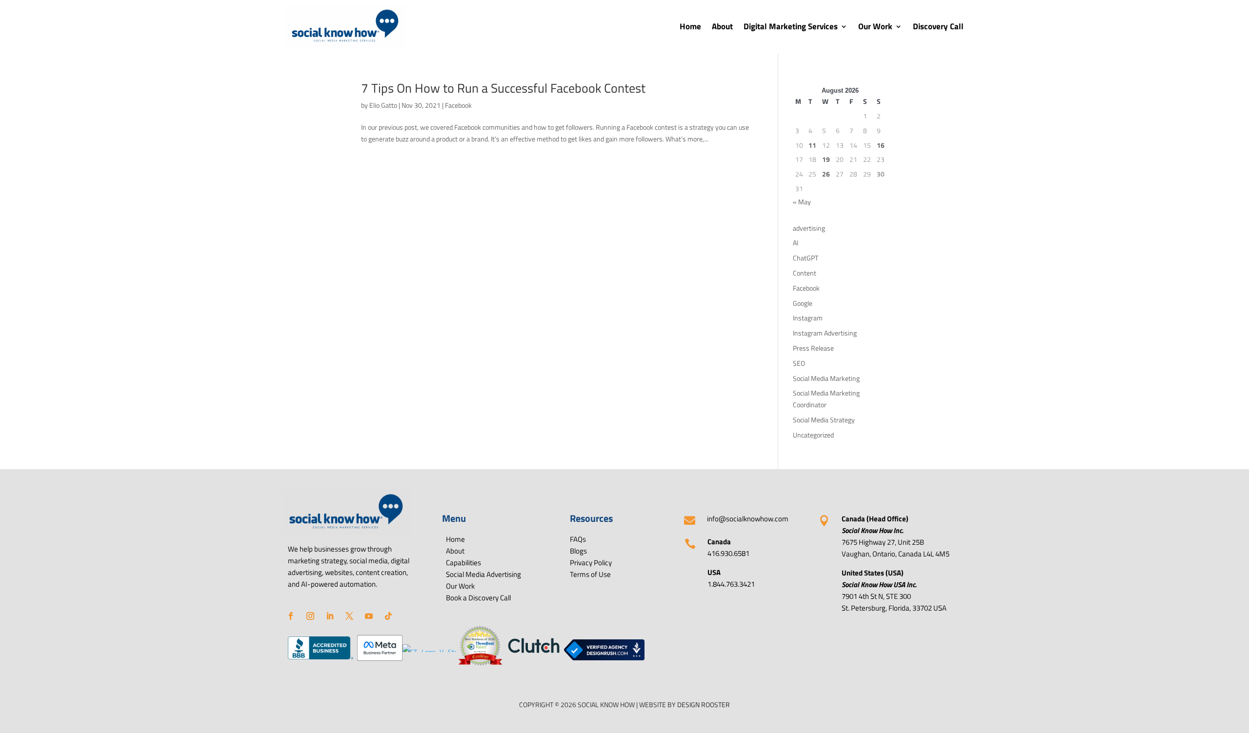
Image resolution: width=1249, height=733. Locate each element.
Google (802, 303)
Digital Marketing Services (791, 26)
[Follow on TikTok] (388, 616)
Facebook (458, 105)
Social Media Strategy (824, 420)
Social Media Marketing (826, 378)
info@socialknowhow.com (747, 518)
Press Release (813, 348)
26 (826, 174)
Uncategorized (813, 435)
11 (812, 145)
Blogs (578, 550)
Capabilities (463, 562)
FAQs (578, 539)
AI (795, 243)
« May (802, 202)
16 (881, 145)
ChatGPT (805, 258)
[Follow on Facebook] (291, 616)
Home (690, 26)
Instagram (808, 318)
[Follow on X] (349, 616)
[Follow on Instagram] (310, 616)
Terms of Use (590, 574)
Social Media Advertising (483, 574)
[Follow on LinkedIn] (330, 616)
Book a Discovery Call (478, 597)
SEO (799, 363)
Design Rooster (703, 704)
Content (804, 273)
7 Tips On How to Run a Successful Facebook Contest (503, 88)
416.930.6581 (728, 553)
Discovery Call (938, 26)
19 (826, 159)
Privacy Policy (591, 562)
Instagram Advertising (825, 333)
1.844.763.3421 (731, 584)
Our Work (875, 26)
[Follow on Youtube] (369, 616)
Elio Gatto (383, 105)
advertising (809, 228)
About (722, 26)
